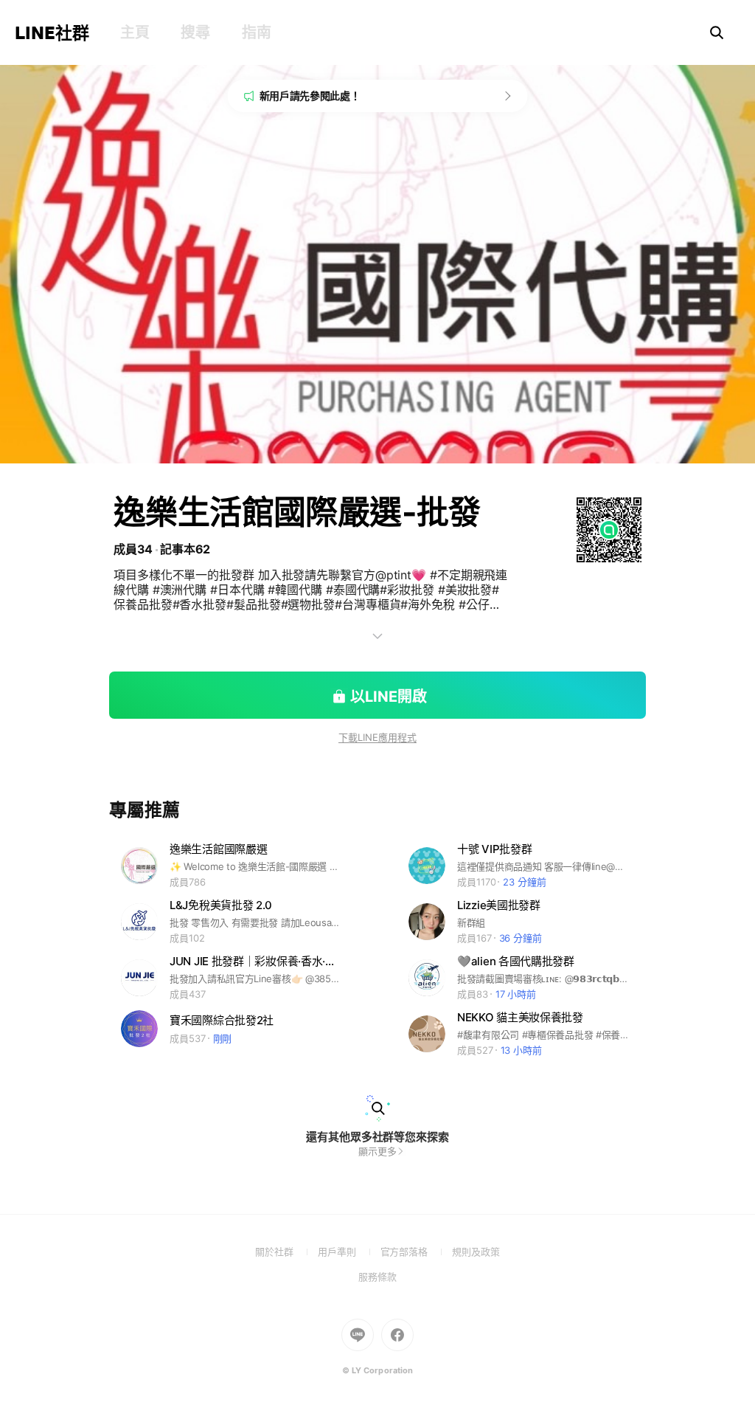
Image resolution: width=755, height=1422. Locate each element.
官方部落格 (416, 1251)
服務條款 (377, 1277)
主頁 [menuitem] (134, 32)
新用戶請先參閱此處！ (310, 95)
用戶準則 (349, 1251)
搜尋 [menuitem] (195, 32)
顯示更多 (377, 1151)
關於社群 (286, 1251)
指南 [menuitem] (256, 32)
